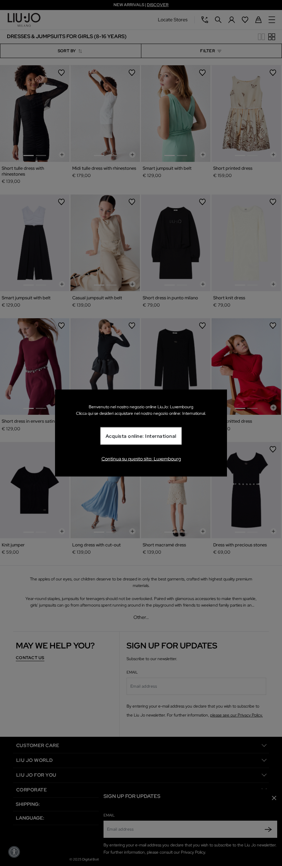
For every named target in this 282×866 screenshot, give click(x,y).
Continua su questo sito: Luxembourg (141, 458)
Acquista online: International (141, 436)
